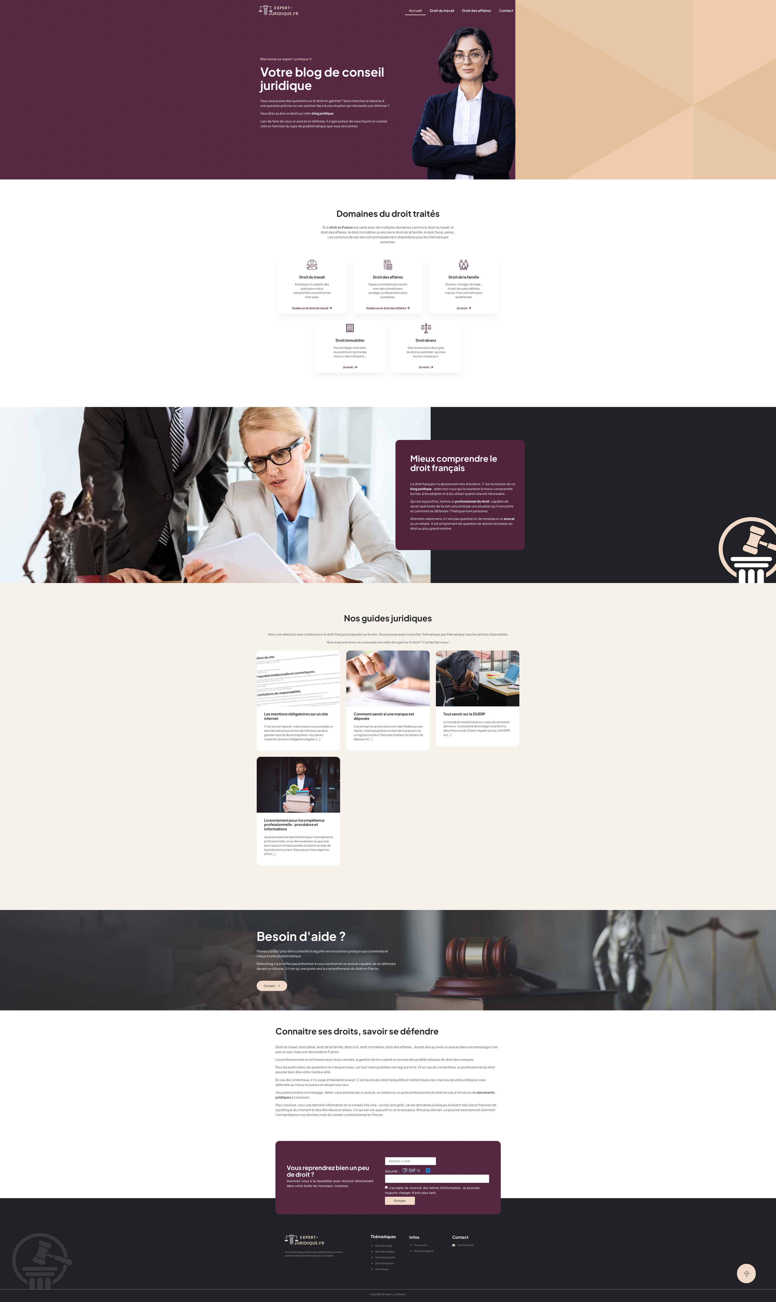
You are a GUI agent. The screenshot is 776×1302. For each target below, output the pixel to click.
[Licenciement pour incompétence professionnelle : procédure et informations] (298, 785)
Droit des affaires (476, 10)
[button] (464, 308)
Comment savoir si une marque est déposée (384, 716)
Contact (506, 10)
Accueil (415, 10)
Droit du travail (442, 10)
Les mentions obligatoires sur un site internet (296, 716)
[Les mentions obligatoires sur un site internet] (298, 678)
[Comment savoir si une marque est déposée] (388, 678)
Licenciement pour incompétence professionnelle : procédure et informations (294, 824)
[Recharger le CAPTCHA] (428, 1170)
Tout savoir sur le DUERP (464, 714)
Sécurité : (392, 1171)
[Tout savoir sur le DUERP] (477, 678)
